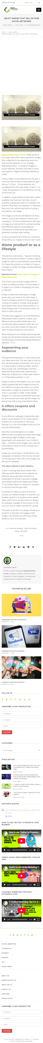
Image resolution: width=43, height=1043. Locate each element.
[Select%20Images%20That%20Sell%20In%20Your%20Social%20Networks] (10, 547)
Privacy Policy (7, 998)
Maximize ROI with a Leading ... (14, 651)
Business (5, 953)
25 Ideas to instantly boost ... (14, 682)
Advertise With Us (9, 980)
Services (5, 957)
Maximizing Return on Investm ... (15, 620)
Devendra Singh (34, 25)
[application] (21, 841)
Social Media (7, 25)
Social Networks (30, 528)
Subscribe (6, 994)
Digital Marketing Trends (13, 154)
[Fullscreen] (38, 850)
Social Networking (16, 528)
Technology (7, 948)
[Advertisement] (21, 68)
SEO (3, 962)
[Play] (5, 850)
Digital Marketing (9, 944)
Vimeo (12, 342)
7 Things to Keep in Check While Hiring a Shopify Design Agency (26, 785)
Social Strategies (21, 531)
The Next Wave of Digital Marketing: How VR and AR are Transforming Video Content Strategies (26, 776)
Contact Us (6, 989)
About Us (5, 976)
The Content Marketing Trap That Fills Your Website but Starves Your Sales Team (26, 767)
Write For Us (7, 985)
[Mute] (34, 850)
